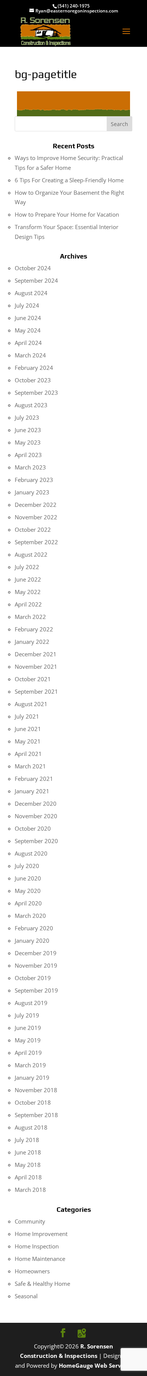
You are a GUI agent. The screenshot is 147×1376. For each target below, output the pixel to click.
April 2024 (28, 342)
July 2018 (27, 1140)
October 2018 (33, 1102)
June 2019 (28, 1027)
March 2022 (30, 616)
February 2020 (34, 928)
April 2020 (28, 903)
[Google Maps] (81, 1333)
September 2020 (36, 841)
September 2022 (36, 542)
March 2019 (30, 1065)
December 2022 (36, 504)
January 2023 (32, 492)
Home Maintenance (40, 1258)
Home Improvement (41, 1233)
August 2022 (31, 554)
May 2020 (28, 890)
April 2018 (28, 1177)
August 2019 (31, 1003)
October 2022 (33, 529)
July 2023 (27, 417)
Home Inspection (37, 1246)
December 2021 (36, 654)
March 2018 (30, 1189)
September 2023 (36, 392)
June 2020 (28, 878)
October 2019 (33, 978)
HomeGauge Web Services (95, 1365)
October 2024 (33, 268)
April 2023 (28, 455)
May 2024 (28, 330)
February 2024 (34, 367)
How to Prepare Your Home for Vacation (67, 214)
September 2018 (36, 1115)
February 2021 (34, 778)
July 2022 (27, 567)
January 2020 (32, 940)
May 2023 (28, 442)
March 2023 (30, 467)
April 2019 (28, 1052)
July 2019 (27, 1015)
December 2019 (36, 953)
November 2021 (36, 666)
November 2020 (36, 816)
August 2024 (31, 293)
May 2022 (28, 592)
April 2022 (28, 604)
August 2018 (31, 1127)
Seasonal (26, 1296)
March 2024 (30, 355)
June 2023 (28, 430)
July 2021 (27, 716)
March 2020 (30, 915)
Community (30, 1221)
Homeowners (32, 1271)
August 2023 (31, 405)
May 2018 (28, 1164)
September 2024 (36, 280)
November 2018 (36, 1090)
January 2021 (32, 791)
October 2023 (33, 380)
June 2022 (28, 579)
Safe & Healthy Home (42, 1283)
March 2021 (30, 766)
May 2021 (28, 741)
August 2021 (31, 704)
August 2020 (31, 853)
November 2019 (36, 965)
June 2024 (28, 318)
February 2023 (34, 479)
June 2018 (28, 1152)
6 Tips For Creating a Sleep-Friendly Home (69, 180)
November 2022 (36, 517)
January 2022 (32, 641)
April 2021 (28, 753)
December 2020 (36, 803)
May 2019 (28, 1040)
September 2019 (36, 990)
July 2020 (27, 866)
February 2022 (34, 629)
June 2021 (28, 729)
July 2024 (27, 305)
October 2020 (33, 828)
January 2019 (32, 1077)
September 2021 (36, 691)
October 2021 (33, 679)
